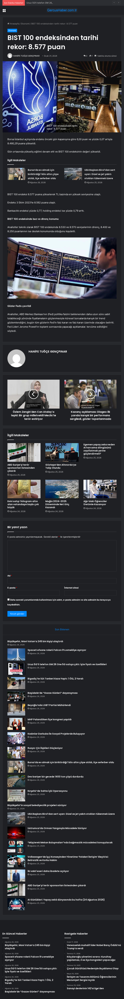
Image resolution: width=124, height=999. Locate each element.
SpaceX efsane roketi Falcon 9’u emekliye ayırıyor (57, 650)
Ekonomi (25, 23)
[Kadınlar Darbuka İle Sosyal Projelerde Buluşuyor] (16, 738)
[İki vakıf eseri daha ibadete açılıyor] (16, 876)
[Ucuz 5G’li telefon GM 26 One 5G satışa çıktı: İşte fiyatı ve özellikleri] (16, 669)
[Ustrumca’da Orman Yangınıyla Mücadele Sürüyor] (16, 833)
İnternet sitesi (71, 587)
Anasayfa (14, 23)
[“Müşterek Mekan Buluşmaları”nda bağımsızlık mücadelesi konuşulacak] (16, 847)
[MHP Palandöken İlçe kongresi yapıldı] (16, 724)
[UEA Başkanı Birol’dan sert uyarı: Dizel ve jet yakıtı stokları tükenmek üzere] (73, 174)
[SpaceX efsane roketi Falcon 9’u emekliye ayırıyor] (16, 654)
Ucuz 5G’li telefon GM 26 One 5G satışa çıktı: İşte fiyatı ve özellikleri (60, 2)
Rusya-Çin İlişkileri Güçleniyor (45, 748)
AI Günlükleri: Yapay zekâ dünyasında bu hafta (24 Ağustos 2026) (66, 899)
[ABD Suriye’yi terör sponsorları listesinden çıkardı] (24, 452)
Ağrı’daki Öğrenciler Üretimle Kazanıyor (95, 503)
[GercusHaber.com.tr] (62, 10)
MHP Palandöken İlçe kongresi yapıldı (50, 719)
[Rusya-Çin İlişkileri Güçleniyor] (16, 752)
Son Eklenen (62, 629)
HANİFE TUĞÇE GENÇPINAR (26, 56)
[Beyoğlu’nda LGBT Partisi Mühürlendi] (16, 710)
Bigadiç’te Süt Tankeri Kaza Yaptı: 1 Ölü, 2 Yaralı (55, 678)
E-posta (12, 587)
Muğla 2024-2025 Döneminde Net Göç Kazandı (57, 504)
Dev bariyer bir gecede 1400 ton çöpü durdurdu (55, 776)
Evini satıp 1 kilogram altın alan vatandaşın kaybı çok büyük (23, 504)
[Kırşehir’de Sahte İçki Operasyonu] (16, 795)
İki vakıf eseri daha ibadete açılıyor (48, 871)
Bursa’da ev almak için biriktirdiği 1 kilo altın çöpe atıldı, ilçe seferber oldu (43, 174)
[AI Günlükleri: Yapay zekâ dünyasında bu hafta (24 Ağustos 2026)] (16, 904)
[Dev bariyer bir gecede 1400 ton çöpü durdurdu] (16, 781)
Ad (9, 575)
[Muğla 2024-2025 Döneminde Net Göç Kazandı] (61, 489)
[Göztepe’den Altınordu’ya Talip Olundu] (61, 452)
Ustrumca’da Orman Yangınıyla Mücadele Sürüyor (57, 828)
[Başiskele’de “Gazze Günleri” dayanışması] (16, 696)
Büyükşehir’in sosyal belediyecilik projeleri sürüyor (37, 805)
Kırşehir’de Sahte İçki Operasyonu (47, 791)
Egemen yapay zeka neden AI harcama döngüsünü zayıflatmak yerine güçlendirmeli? (99, 449)
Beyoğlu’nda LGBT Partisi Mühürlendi (49, 705)
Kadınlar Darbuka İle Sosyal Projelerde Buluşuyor (56, 733)
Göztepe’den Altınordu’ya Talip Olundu (60, 466)
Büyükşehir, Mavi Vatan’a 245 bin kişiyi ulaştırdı (35, 641)
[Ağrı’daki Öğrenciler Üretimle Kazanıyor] (100, 489)
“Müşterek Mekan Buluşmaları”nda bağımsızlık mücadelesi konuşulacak (70, 842)
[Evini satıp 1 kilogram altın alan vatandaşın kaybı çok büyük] (24, 489)
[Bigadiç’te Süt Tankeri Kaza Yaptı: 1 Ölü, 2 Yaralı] (16, 683)
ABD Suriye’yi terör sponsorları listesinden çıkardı (21, 468)
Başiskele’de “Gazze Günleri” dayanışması (53, 693)
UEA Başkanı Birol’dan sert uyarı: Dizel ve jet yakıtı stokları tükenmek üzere (99, 174)
